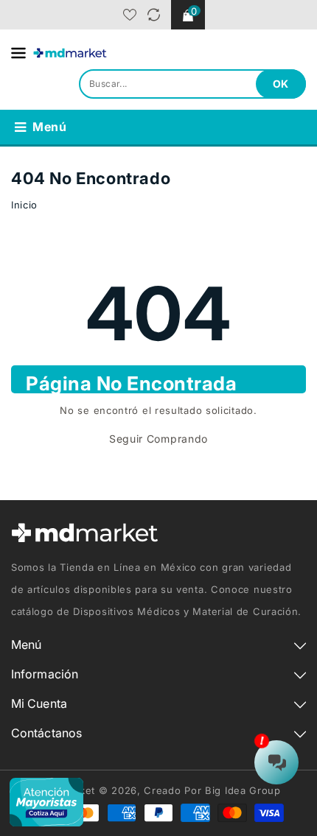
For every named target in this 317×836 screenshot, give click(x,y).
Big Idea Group (243, 790)
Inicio (24, 205)
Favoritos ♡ (129, 14)
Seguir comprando (158, 438)
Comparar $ (153, 14)
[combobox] (192, 84)
